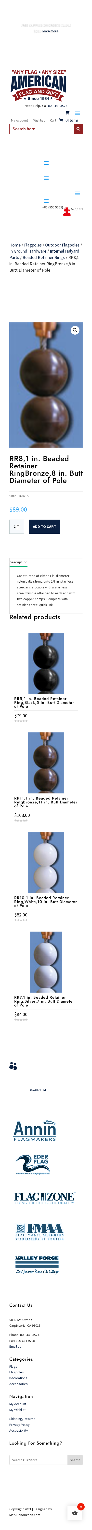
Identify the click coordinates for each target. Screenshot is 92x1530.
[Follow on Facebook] (36, 1476)
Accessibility (18, 1430)
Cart (53, 121)
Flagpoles (33, 245)
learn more (50, 31)
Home (15, 245)
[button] (75, 330)
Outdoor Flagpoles (62, 245)
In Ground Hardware (27, 251)
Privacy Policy (19, 1424)
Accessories (18, 1384)
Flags (13, 1366)
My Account (19, 121)
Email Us (15, 1346)
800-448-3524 (57, 105)
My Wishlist (17, 1409)
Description (18, 562)
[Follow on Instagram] (56, 1476)
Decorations (18, 1378)
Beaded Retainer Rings (44, 257)
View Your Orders (40, 1064)
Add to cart (44, 526)
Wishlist (39, 121)
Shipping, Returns (22, 1419)
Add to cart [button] (46, 1029)
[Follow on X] (46, 1476)
